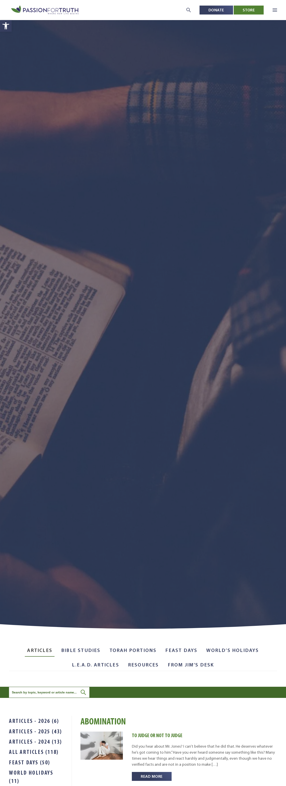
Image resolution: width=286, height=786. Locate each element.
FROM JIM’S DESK (191, 665)
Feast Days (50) (29, 762)
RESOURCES (143, 665)
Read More (152, 776)
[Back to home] (45, 10)
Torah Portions (133, 650)
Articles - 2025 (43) (35, 731)
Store (249, 9)
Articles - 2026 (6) (34, 720)
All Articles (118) (34, 751)
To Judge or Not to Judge (157, 735)
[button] (6, 26)
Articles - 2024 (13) (35, 741)
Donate (216, 9)
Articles (39, 650)
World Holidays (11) (31, 776)
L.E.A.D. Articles (95, 665)
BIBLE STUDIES (81, 650)
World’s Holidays (232, 650)
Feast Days (181, 650)
